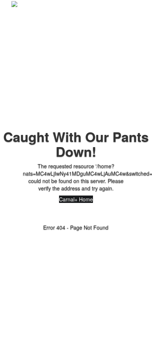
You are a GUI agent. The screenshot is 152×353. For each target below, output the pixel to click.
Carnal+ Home (76, 199)
